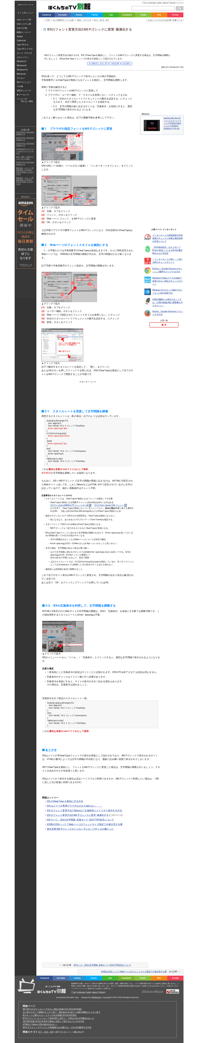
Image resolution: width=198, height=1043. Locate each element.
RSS (159, 15)
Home (172, 2)
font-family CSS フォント (112, 505)
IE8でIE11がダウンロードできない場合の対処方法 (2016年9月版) (52, 1009)
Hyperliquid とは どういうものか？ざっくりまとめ (25, 151)
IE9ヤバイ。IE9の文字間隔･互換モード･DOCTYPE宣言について (102, 965)
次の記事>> (126, 63)
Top (145, 2)
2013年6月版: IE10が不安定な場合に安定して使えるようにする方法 (53, 1021)
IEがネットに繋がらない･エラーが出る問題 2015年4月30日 (50, 1015)
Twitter (94, 15)
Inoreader (62, 15)
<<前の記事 (115, 63)
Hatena (79, 15)
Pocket (175, 15)
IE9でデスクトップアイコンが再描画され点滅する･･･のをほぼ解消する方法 (57, 1027)
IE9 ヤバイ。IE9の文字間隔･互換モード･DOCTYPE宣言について (80, 819)
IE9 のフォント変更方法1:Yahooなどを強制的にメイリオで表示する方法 (84, 810)
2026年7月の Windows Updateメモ (25, 139)
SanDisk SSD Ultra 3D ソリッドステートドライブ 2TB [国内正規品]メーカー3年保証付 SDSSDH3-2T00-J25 (172, 123)
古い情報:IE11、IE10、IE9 (98, 63)
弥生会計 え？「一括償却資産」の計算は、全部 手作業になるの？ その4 (25, 171)
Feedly (143, 15)
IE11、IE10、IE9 (45, 1032)
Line (111, 15)
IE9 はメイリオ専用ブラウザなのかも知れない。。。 (74, 805)
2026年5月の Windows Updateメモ (25, 163)
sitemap (152, 2)
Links (159, 2)
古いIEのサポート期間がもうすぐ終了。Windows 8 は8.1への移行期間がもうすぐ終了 (61, 1012)
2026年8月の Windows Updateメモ (25, 133)
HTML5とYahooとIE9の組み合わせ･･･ (40, 1024)
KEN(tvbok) (96, 997)
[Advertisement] (111, 43)
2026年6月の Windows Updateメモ (25, 145)
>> (181, 2)
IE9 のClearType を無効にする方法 (65, 801)
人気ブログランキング (25, 5)
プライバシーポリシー (153, 991)
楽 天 (163, 325)
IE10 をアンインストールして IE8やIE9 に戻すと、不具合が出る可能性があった (58, 1018)
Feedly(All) (127, 15)
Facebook (46, 15)
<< (178, 2)
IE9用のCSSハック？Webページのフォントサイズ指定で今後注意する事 (84, 824)
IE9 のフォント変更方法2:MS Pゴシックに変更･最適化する (78, 815)
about (166, 2)
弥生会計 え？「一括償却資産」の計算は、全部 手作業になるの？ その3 (25, 181)
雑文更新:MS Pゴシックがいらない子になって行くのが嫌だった (80, 829)
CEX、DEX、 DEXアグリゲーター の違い (24, 158)
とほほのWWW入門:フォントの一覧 (72, 505)
